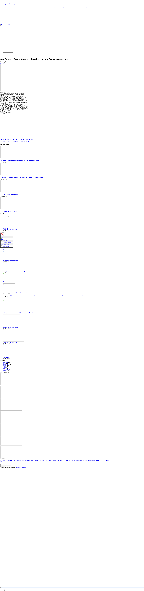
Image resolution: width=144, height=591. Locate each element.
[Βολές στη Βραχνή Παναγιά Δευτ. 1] (9, 192)
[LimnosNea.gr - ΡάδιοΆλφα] (5, 24)
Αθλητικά (4, 363)
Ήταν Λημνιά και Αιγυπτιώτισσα (9, 211)
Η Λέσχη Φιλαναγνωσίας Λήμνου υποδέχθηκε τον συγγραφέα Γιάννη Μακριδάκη (17, 11)
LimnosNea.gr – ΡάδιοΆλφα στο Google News (19, 587)
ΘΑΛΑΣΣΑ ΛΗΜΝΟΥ (53, 460)
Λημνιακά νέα (66, 460)
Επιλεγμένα (5, 367)
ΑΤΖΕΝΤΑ (25, 460)
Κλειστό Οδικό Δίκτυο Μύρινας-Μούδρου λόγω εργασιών (13, 9)
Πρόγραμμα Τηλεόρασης (7, 247)
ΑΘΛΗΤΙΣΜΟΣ (21, 460)
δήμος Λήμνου (102, 460)
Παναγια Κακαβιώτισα (92, 460)
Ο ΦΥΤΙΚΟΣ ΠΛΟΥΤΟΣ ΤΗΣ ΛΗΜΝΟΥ (81, 460)
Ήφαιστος (17, 460)
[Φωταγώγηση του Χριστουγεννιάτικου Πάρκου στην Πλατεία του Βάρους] (11, 157)
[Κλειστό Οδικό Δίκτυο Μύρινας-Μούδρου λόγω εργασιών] (8, 444)
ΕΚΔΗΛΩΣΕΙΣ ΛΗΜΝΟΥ (45, 460)
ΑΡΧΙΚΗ (4, 43)
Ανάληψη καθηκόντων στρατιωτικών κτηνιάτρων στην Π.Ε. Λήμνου (15, 8)
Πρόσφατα (5, 249)
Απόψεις (4, 365)
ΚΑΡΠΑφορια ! (6, 357)
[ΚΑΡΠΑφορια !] (14, 356)
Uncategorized (5, 362)
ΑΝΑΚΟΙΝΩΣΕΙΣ (6, 47)
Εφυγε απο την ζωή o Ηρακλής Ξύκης (9, 3)
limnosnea (4, 460)
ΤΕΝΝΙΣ (96, 460)
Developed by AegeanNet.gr (21, 467)
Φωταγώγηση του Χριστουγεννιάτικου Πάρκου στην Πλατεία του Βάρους (16, 4)
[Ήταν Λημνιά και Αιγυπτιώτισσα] (10, 209)
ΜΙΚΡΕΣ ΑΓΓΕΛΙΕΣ (6, 369)
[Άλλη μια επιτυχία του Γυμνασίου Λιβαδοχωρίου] (9, 280)
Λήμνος (4, 368)
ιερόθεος (108, 460)
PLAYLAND (13, 460)
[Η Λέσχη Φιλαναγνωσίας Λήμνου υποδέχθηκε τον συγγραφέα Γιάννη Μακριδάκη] (14, 311)
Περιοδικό (4, 370)
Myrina (8, 460)
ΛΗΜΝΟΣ (5, 44)
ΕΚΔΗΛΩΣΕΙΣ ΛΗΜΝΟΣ (33, 460)
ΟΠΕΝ (72, 460)
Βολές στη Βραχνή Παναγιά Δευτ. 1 (9, 194)
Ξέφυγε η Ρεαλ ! (6, 10)
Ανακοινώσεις (5, 54)
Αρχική (1, 54)
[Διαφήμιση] (2, 25)
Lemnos (1, 460)
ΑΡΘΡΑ (4, 45)
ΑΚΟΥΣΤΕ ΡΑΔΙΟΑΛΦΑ (7, 48)
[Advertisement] (72, 34)
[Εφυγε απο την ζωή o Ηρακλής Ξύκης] (9, 258)
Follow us (2, 461)
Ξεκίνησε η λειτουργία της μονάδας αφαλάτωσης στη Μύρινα (14, 6)
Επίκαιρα (4, 366)
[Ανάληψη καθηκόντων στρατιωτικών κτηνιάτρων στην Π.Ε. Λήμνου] (11, 435)
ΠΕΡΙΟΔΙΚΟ (5, 46)
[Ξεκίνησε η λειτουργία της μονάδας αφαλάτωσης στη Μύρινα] (9, 291)
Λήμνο (45, 587)
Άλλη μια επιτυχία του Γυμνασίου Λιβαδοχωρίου (11, 5)
